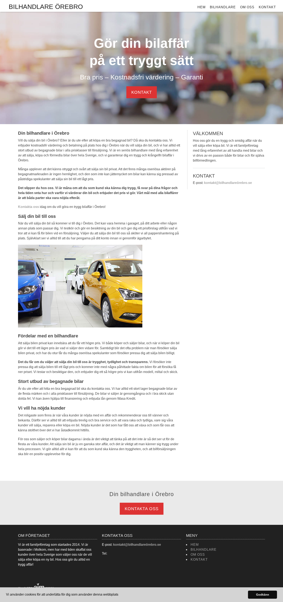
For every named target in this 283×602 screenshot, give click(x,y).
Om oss (247, 7)
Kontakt (267, 7)
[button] (119, 595)
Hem (201, 7)
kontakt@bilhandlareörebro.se (228, 183)
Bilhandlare (223, 7)
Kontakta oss (28, 207)
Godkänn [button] (262, 594)
